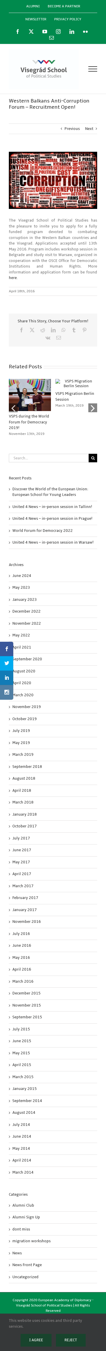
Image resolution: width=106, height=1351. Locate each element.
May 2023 (21, 587)
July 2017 (21, 838)
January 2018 (24, 814)
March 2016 (23, 981)
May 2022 (21, 635)
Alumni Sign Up (26, 1217)
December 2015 (26, 993)
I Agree (36, 1340)
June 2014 (21, 1136)
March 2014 (23, 1172)
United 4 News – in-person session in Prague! (52, 518)
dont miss (21, 1229)
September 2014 (27, 1100)
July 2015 (21, 1029)
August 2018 (23, 778)
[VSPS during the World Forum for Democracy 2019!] (30, 381)
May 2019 (21, 742)
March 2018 (23, 802)
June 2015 (21, 1041)
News (17, 1253)
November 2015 (26, 1005)
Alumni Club (23, 1205)
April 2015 (21, 1065)
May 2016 (21, 957)
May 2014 (21, 1148)
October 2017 (24, 826)
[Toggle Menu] (93, 69)
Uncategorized (25, 1277)
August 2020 (23, 671)
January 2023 (24, 599)
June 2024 (21, 575)
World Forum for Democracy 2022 (42, 530)
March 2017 (23, 886)
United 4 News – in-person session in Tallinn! (52, 506)
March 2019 (23, 754)
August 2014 (23, 1112)
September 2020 (27, 659)
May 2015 (21, 1053)
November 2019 (26, 707)
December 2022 (26, 611)
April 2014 (21, 1160)
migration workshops (31, 1241)
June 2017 (21, 850)
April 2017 (21, 874)
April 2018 (21, 790)
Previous (72, 128)
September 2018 (27, 766)
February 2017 (25, 897)
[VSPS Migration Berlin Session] (76, 381)
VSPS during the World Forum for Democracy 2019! (29, 422)
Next (89, 128)
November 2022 (26, 623)
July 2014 (21, 1124)
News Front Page (27, 1265)
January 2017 (24, 910)
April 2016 (21, 969)
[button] (13, 407)
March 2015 (23, 1077)
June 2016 (21, 945)
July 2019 (21, 730)
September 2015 (27, 1017)
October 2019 (24, 719)
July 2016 (21, 933)
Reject (70, 1340)
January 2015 (24, 1088)
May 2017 (21, 862)
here (13, 278)
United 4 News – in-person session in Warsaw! (53, 542)
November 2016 (26, 921)
